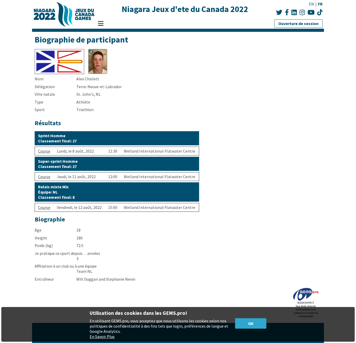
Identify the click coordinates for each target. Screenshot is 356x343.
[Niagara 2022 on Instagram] (302, 12)
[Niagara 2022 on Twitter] (279, 12)
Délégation (45, 86)
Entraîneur (44, 279)
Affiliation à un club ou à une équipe (66, 266)
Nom (39, 78)
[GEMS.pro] (306, 300)
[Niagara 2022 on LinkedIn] (294, 12)
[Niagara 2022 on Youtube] (311, 12)
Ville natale (45, 94)
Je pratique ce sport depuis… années (67, 253)
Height (41, 237)
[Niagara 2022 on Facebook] (287, 12)
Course (44, 151)
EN (311, 4)
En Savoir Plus (102, 336)
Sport (40, 109)
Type (39, 102)
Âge (38, 230)
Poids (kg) (44, 245)
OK (251, 323)
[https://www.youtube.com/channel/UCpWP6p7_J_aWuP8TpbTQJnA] (320, 12)
